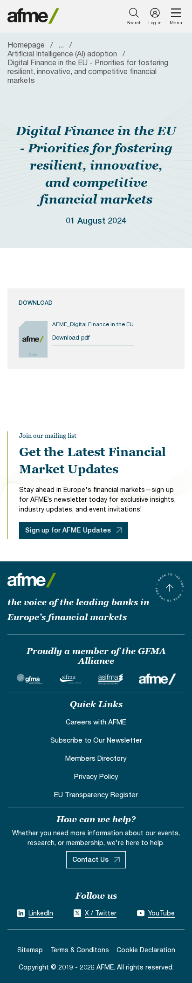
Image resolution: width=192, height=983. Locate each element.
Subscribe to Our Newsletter (96, 740)
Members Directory (96, 758)
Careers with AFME (96, 721)
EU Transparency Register (96, 794)
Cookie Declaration (146, 950)
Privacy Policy (96, 776)
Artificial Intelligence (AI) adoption (62, 53)
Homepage (26, 44)
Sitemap (30, 950)
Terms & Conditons (79, 950)
